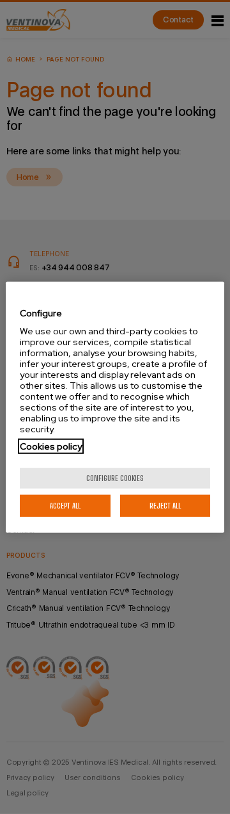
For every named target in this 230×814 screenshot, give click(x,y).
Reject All (165, 505)
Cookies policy (51, 446)
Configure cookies (115, 478)
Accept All (65, 505)
